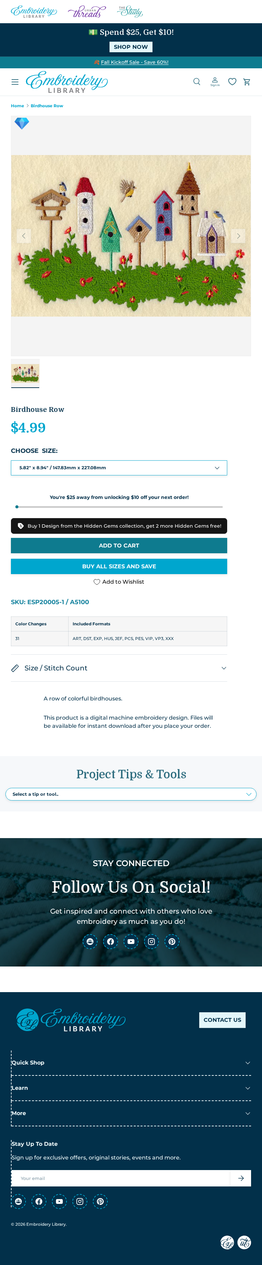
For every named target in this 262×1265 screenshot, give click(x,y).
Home (17, 106)
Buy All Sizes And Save (119, 566)
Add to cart (119, 545)
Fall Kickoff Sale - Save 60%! (135, 62)
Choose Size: (34, 451)
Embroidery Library (46, 1224)
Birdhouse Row (47, 106)
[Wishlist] (232, 81)
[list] (131, 236)
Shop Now (131, 47)
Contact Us (222, 1020)
